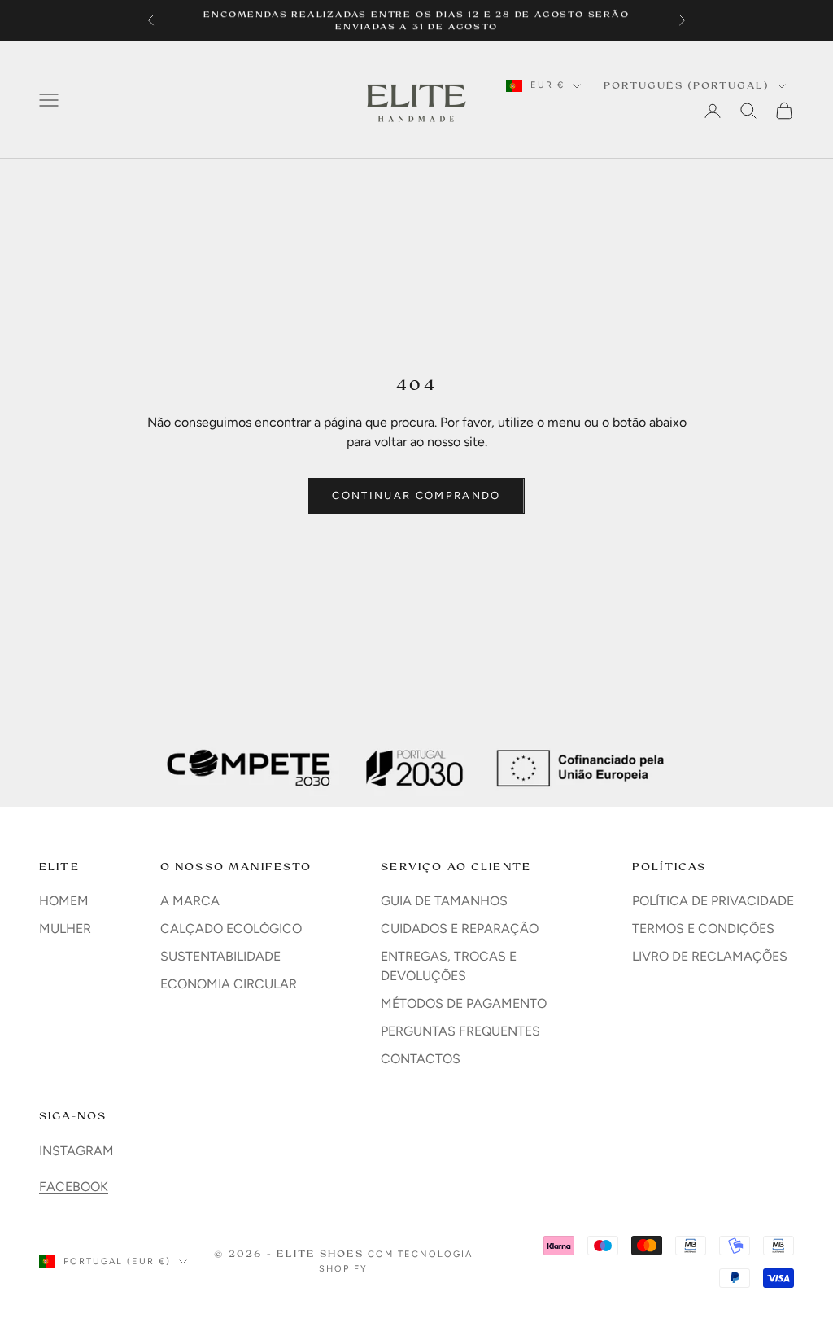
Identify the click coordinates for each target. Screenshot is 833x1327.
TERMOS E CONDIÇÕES (703, 928)
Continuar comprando (416, 495)
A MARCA (190, 901)
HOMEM (64, 901)
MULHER (65, 928)
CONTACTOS (420, 1058)
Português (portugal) (687, 85)
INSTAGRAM (76, 1150)
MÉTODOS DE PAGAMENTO (464, 1003)
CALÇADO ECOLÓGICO (231, 928)
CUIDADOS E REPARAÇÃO (460, 928)
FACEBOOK (73, 1186)
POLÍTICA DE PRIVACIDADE (713, 901)
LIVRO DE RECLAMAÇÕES (709, 956)
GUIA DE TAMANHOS (444, 901)
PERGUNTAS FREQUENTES (460, 1031)
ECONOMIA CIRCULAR (228, 984)
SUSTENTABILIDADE (220, 956)
